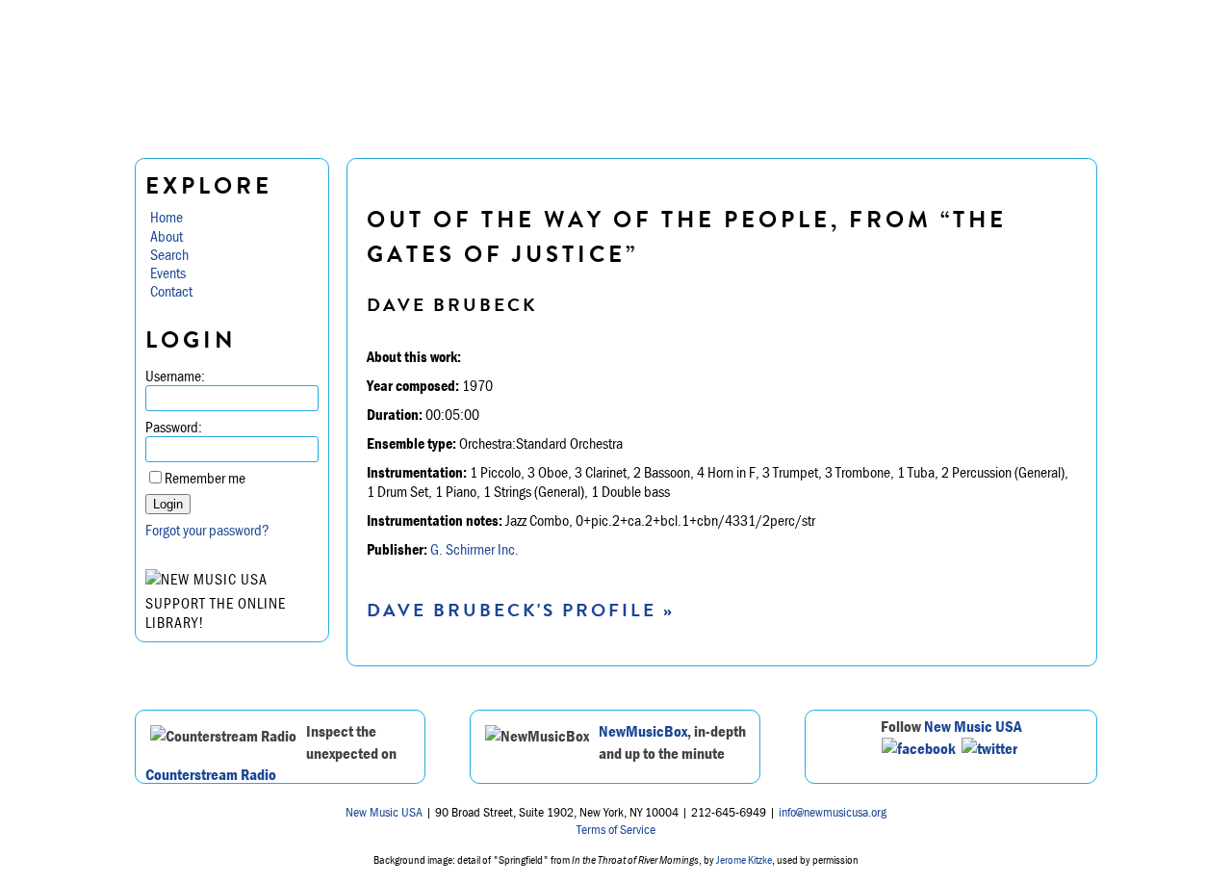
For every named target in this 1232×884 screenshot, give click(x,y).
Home (166, 216)
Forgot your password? (207, 529)
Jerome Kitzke (744, 859)
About (166, 236)
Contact (171, 290)
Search (169, 254)
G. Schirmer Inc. (474, 549)
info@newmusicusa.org (832, 811)
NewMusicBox (643, 730)
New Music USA (973, 726)
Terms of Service (616, 829)
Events (168, 272)
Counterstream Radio (210, 774)
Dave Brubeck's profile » (521, 610)
